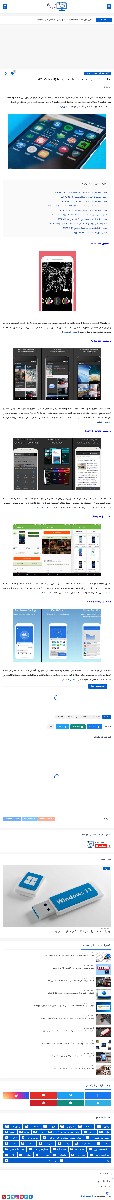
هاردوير (67, 1126)
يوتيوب (85, 1160)
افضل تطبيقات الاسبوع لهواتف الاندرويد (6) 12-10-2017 (83, 211)
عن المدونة (105, 1186)
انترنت (39, 1132)
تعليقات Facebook (12, 819)
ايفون (10, 1132)
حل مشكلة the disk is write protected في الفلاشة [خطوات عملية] (67, 1018)
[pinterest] (43, 1103)
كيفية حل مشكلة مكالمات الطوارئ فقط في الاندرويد (72, 1069)
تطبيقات (60, 717)
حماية (24, 1132)
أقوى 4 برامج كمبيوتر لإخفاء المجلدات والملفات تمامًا (69, 20)
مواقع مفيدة (84, 1143)
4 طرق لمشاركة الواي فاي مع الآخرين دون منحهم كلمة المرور (69, 1056)
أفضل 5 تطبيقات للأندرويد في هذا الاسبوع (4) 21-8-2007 (82, 219)
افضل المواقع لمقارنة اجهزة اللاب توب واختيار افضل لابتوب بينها (68, 1044)
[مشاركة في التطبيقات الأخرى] (50, 726)
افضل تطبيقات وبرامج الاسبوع (97, 73)
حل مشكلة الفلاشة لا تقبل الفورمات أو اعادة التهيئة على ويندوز (68, 1031)
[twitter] (70, 1095)
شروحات (86, 1126)
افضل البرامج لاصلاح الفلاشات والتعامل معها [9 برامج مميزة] (68, 956)
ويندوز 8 (43, 1155)
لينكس (25, 1155)
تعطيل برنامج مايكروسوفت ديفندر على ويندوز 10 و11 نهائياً (71, 993)
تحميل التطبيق (71, 332)
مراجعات (60, 1155)
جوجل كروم (30, 1138)
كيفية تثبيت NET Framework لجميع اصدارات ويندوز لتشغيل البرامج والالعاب (63, 1006)
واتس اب (78, 1155)
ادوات (64, 1143)
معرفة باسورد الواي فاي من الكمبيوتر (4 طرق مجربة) (73, 968)
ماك (10, 1155)
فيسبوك (46, 1143)
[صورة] (103, 957)
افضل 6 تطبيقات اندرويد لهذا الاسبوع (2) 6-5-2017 (85, 228)
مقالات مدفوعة (99, 1155)
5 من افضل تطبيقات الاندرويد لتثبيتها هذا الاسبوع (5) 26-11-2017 (78, 215)
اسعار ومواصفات (38, 1149)
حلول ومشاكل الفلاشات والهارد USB (62, 1138)
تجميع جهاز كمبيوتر (98, 1138)
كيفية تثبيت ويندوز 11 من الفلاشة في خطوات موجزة (83, 931)
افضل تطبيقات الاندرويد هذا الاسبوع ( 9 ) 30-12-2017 (84, 197)
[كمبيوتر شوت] (57, 6)
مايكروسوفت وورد (99, 1149)
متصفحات (59, 1149)
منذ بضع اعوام (104, 928)
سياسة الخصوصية (102, 1181)
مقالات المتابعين (15, 1149)
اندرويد (69, 717)
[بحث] (5, 6)
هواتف (28, 1143)
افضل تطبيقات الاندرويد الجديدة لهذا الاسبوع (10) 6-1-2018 (81, 193)
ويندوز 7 (31, 1160)
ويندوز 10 (13, 1126)
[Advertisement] (57, 46)
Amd (11, 1143)
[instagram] (16, 1095)
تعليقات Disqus (29, 819)
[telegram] (98, 1103)
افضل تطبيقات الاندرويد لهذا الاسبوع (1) (89, 233)
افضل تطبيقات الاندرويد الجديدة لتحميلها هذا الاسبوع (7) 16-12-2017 (77, 206)
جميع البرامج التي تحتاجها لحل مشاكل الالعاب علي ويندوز (71, 981)
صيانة (104, 1143)
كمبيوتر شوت (61, 107)
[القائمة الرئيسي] (109, 6)
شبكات (90, 1132)
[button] (94, 726)
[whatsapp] (70, 1103)
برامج (104, 1132)
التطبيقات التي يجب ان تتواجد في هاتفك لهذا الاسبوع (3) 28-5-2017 (78, 224)
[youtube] (43, 1095)
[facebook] (98, 1095)
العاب (11, 1138)
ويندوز (103, 1126)
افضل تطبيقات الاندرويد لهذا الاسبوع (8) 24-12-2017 (84, 202)
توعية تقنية (77, 1149)
